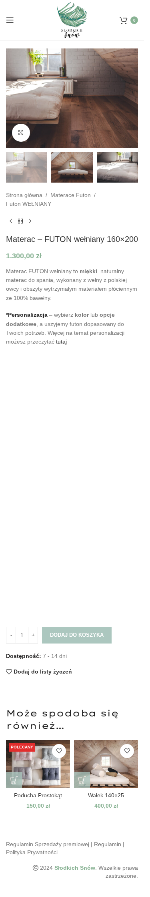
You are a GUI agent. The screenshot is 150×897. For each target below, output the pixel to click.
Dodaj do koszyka (77, 635)
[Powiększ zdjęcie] (21, 133)
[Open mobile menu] (10, 20)
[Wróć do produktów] (20, 221)
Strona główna (24, 195)
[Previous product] (11, 221)
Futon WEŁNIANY (28, 204)
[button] (14, 780)
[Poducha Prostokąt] (38, 764)
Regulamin (107, 844)
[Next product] (30, 221)
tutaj (61, 341)
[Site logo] (72, 19)
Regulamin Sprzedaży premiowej (47, 844)
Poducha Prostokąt (38, 795)
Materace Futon (70, 195)
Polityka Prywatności (32, 852)
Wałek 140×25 (106, 795)
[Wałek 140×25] (106, 764)
